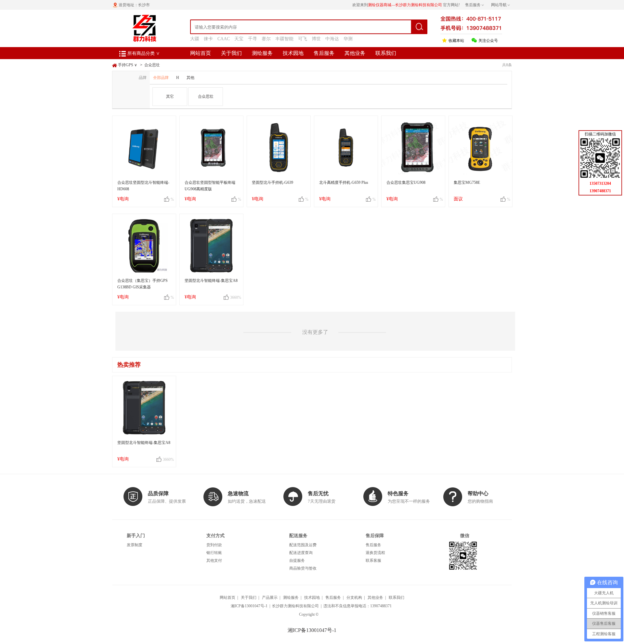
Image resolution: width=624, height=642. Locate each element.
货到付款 (214, 545)
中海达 (332, 38)
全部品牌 (161, 77)
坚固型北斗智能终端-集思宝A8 (211, 280)
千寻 (252, 38)
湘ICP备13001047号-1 (249, 606)
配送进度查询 (301, 552)
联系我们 (385, 53)
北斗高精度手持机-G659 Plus (343, 182)
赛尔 (266, 38)
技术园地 (293, 53)
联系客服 (373, 560)
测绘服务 (262, 53)
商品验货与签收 (303, 568)
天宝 (238, 38)
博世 (316, 38)
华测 (348, 38)
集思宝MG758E (467, 182)
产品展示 (270, 597)
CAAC (223, 38)
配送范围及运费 (303, 545)
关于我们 (231, 53)
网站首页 (200, 53)
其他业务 (354, 53)
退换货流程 (375, 552)
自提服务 (297, 560)
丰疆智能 (284, 38)
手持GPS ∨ (127, 65)
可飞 (302, 38)
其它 (170, 96)
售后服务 (324, 53)
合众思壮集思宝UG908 (405, 182)
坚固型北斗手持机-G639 (272, 182)
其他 (190, 77)
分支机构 (354, 597)
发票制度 (134, 545)
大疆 (194, 38)
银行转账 (214, 552)
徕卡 (208, 38)
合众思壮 (152, 65)
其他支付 (214, 560)
